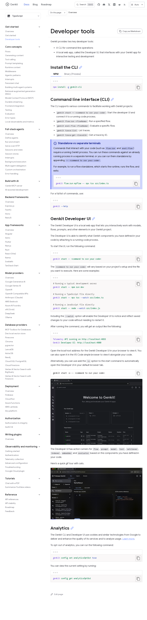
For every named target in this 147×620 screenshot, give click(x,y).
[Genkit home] (11, 4)
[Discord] (104, 4)
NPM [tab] (55, 74)
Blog (35, 4)
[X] (109, 4)
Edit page (58, 594)
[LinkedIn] (114, 4)
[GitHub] (98, 4)
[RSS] (124, 4)
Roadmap (46, 4)
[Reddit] (119, 4)
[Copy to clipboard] (138, 87)
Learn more (128, 538)
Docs (26, 4)
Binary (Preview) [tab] (72, 74)
